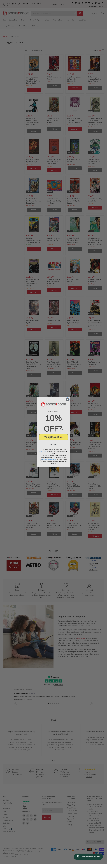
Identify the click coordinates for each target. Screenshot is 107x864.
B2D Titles (42, 451)
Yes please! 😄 (53, 437)
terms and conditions (49, 459)
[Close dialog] (67, 399)
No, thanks (53, 444)
